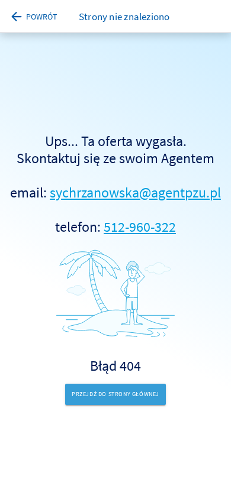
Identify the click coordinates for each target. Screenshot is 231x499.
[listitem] (115, 253)
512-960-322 (140, 227)
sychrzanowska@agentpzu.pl (135, 192)
